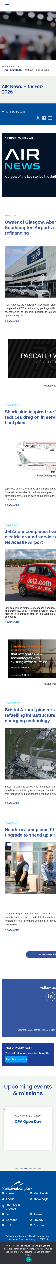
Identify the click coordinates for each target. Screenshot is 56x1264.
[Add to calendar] (50, 118)
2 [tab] (21, 1168)
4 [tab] (30, 1168)
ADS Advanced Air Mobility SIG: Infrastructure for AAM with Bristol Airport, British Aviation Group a (28, 1132)
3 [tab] (25, 1168)
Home (5, 69)
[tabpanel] (28, 1128)
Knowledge (16, 69)
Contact (11, 1220)
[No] (52, 1252)
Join (8, 1214)
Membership (42, 1193)
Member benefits (16, 1059)
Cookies (39, 1225)
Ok (28, 1259)
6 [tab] (39, 1168)
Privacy (38, 1220)
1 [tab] (16, 1168)
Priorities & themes (13, 1207)
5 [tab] (34, 1168)
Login (9, 1225)
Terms (38, 1214)
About (10, 1199)
